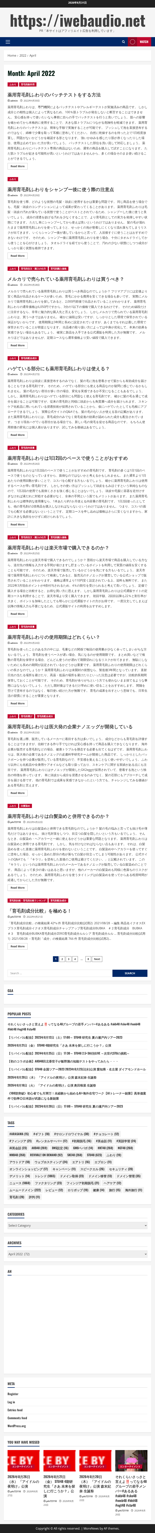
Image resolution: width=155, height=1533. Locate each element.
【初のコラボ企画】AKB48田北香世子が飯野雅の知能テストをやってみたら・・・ (63, 1061)
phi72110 (15, 822)
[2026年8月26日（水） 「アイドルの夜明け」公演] (24, 1460)
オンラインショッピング (28, 1169)
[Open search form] (123, 41)
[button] (8, 42)
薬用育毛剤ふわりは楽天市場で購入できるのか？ (58, 547)
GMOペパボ (83, 1148)
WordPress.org (17, 1426)
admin (14, 100)
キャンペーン (64, 1169)
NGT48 (125, 1148)
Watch (144, 41)
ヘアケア (112, 1183)
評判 (34, 1197)
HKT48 (105, 1148)
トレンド (45, 1176)
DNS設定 (60, 1148)
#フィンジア (20, 1141)
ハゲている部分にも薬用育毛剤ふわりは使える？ (59, 368)
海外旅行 (133, 1190)
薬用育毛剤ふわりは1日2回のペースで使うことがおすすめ (68, 457)
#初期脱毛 (81, 1141)
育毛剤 (16, 1197)
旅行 (114, 1190)
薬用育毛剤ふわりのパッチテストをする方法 (54, 94)
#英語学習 (126, 1141)
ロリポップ (78, 1190)
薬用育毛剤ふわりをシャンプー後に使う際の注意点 (61, 189)
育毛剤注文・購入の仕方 (33, 268)
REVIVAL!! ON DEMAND (46, 1155)
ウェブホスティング (51, 1162)
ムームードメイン (25, 1190)
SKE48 (74, 1155)
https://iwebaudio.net (77, 19)
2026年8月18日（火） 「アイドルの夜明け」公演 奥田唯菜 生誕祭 (52, 1085)
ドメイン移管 (100, 1176)
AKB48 (39, 1148)
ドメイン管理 (128, 1176)
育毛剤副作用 (28, 84)
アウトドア (19, 1162)
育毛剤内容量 (28, 447)
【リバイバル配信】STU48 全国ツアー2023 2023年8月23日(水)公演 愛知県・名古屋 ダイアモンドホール (77, 1069)
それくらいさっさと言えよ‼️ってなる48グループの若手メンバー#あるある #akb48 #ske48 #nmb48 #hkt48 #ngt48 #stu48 (131, 1491)
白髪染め (25, 805)
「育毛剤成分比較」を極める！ (40, 910)
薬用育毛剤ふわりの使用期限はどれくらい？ (54, 636)
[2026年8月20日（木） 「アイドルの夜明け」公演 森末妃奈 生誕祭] (95, 1460)
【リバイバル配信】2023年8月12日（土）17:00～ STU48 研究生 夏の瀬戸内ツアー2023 (65, 1037)
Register (13, 1394)
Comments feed (17, 1418)
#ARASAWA (19, 1134)
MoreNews (91, 1528)
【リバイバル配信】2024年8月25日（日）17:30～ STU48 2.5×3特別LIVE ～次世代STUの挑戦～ (69, 1053)
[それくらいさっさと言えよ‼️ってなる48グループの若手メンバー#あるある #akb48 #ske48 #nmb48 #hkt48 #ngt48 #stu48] (131, 1460)
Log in (11, 1402)
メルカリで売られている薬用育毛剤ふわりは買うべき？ (66, 278)
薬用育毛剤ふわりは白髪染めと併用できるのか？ (58, 815)
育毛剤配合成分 (29, 358)
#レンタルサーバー (51, 1141)
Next (97, 959)
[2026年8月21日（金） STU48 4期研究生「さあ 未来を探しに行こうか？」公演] (59, 1460)
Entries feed (15, 1410)
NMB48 (17, 1155)
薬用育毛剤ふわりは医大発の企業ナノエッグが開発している (70, 726)
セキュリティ (121, 1169)
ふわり (12, 84)
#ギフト (41, 1134)
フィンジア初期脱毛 (83, 1183)
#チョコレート (106, 1134)
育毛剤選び (26, 716)
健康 (98, 1190)
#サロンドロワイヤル (71, 1134)
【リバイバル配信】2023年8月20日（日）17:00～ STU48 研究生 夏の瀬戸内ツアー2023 (65, 1106)
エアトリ (81, 1162)
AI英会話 (18, 1148)
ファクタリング (48, 1183)
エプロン (103, 1162)
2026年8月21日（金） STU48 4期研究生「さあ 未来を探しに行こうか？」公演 (59, 1045)
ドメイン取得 (72, 1176)
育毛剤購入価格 (59, 268)
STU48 (94, 1155)
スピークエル (92, 1169)
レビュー (54, 1190)
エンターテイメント (22, 1466)
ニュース (19, 1183)
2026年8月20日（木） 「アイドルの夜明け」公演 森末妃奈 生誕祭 (52, 1077)
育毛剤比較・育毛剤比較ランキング (27, 900)
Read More (19, 166)
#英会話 (104, 1141)
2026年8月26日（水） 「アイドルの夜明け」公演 (23, 1481)
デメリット (19, 1176)
